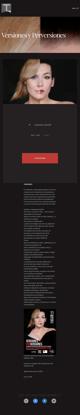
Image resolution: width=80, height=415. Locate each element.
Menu (74, 8)
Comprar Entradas (40, 158)
